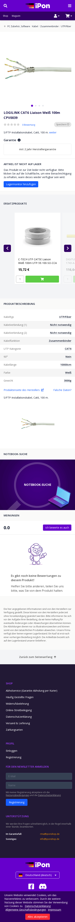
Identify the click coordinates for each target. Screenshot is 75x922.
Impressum (54, 909)
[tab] (32, 106)
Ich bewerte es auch (57, 527)
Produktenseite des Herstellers (22, 390)
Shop (5, 15)
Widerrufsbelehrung (17, 703)
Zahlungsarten (14, 729)
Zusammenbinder (49, 26)
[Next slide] (67, 248)
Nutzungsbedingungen (17, 795)
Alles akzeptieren (38, 916)
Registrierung (13, 757)
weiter (52, 132)
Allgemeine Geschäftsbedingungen (25, 909)
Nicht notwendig (60, 325)
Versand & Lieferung (18, 723)
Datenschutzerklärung (19, 716)
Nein (68, 356)
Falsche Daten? (62, 390)
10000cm (65, 364)
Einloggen (11, 750)
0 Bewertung (28, 124)
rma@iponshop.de (50, 834)
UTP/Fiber (65, 26)
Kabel (34, 26)
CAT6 (68, 348)
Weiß (68, 372)
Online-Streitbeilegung (19, 710)
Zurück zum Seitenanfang (35, 657)
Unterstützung (17, 816)
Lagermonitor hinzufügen (21, 184)
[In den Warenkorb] (42, 279)
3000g (67, 380)
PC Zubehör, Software (18, 26)
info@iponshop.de (49, 839)
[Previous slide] (7, 248)
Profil (10, 743)
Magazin (16, 15)
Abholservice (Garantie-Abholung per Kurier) (31, 690)
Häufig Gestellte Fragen (19, 697)
